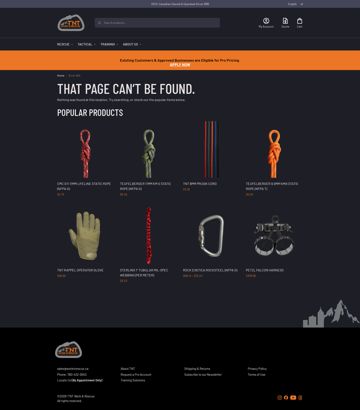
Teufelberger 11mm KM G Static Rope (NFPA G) (145, 186)
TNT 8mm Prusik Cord (200, 184)
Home (60, 75)
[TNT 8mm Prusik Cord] (211, 149)
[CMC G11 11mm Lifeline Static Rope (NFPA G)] (85, 149)
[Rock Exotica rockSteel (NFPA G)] (211, 235)
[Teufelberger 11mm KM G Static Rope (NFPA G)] (148, 149)
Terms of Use (256, 374)
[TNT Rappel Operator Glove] (85, 235)
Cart (299, 26)
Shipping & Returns (197, 368)
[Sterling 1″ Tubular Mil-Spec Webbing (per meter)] (148, 235)
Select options (85, 203)
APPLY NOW (180, 64)
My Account (266, 26)
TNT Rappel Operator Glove (80, 270)
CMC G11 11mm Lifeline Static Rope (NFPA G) (84, 186)
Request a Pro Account (136, 374)
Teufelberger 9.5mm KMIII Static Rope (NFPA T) (272, 186)
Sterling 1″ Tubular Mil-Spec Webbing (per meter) (144, 272)
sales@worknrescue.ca (72, 368)
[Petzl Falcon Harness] (274, 235)
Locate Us (64, 380)
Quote (285, 26)
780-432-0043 (77, 374)
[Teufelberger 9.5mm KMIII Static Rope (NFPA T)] (274, 149)
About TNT (128, 368)
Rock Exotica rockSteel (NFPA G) (210, 270)
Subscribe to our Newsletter (203, 374)
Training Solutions (133, 380)
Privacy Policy (257, 368)
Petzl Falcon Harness (265, 270)
